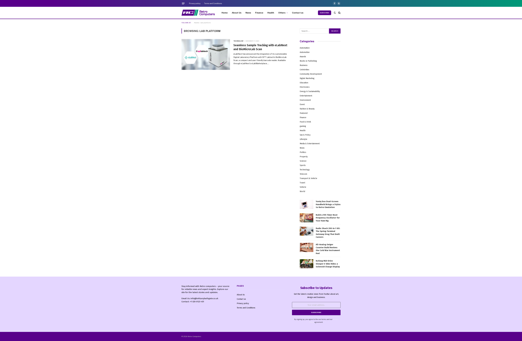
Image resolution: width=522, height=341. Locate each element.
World (302, 191)
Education (304, 83)
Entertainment (306, 96)
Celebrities (304, 69)
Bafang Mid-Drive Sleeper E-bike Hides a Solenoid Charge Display (328, 264)
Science (303, 161)
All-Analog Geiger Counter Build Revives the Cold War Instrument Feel (328, 248)
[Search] (339, 13)
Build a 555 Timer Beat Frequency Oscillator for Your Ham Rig (328, 218)
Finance (259, 12)
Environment (305, 100)
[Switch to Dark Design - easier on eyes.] (334, 13)
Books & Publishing (308, 61)
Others (282, 12)
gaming (303, 126)
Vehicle (303, 187)
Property (304, 156)
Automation (305, 48)
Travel (302, 183)
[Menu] (183, 3)
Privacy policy (195, 3)
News (248, 12)
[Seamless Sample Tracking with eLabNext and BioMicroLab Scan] (205, 54)
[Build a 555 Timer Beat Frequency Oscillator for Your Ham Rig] (306, 217)
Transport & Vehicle (308, 178)
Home (225, 12)
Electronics (305, 87)
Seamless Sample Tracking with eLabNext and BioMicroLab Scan (260, 47)
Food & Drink (305, 122)
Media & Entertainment (310, 143)
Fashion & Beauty (307, 109)
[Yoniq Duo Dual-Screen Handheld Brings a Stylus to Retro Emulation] (306, 204)
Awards (303, 56)
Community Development (311, 74)
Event (302, 104)
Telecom (303, 174)
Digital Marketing (307, 78)
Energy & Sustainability (310, 91)
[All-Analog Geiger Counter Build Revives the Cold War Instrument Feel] (306, 247)
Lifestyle (303, 139)
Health (270, 12)
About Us (236, 12)
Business (303, 65)
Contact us (298, 12)
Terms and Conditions (213, 3)
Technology (238, 41)
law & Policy (305, 135)
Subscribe (324, 13)
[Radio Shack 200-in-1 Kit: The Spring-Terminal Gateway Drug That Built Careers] (306, 231)
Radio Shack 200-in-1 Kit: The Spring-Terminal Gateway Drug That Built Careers (328, 232)
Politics (303, 152)
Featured (303, 113)
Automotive (305, 52)
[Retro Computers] (198, 12)
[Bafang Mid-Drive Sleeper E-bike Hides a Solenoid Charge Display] (306, 263)
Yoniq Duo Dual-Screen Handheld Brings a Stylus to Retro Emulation (328, 204)
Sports (303, 165)
